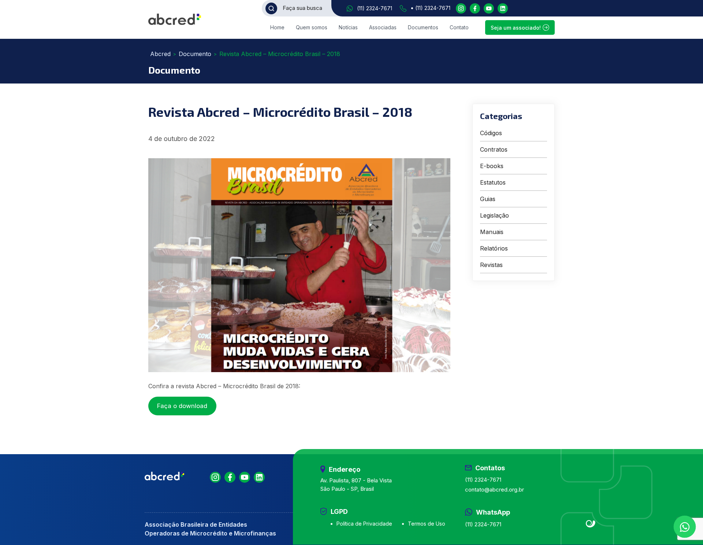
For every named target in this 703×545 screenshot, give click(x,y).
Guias (487, 199)
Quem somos (311, 27)
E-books (491, 166)
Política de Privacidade (364, 523)
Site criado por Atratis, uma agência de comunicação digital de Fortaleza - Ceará (591, 524)
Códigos (491, 133)
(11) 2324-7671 (374, 8)
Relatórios (494, 248)
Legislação (494, 215)
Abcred (160, 54)
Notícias (348, 27)
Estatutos (493, 182)
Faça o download (182, 405)
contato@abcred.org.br (494, 489)
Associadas (383, 27)
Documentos (423, 27)
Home (277, 27)
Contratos (493, 149)
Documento (195, 54)
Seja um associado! (516, 28)
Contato (459, 27)
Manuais (491, 232)
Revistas (491, 264)
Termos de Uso (426, 523)
